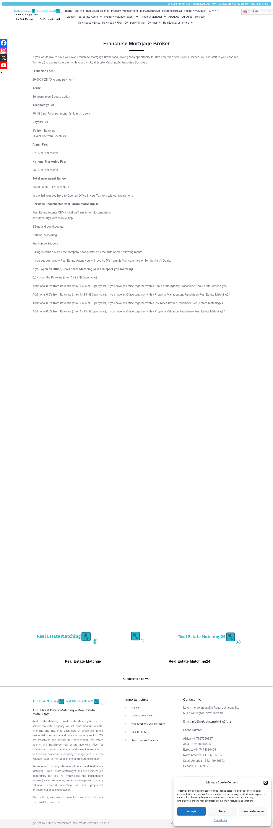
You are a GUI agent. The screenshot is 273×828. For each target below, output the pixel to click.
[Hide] (1, 72)
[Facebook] (3, 43)
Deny (222, 811)
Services (200, 16)
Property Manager (151, 16)
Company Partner (135, 22)
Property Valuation (195, 10)
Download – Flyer (112, 22)
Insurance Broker (172, 10)
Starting (79, 10)
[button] (265, 783)
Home (68, 10)
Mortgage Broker (150, 10)
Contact (152, 22)
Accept (191, 811)
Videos (71, 16)
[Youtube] (3, 65)
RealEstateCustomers (176, 22)
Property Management (124, 10)
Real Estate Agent (87, 16)
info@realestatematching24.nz (211, 721)
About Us (173, 16)
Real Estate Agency (97, 10)
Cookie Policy (220, 820)
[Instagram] (3, 50)
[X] (3, 57)
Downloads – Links (89, 22)
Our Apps (186, 16)
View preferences (253, 811)
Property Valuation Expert (119, 16)
